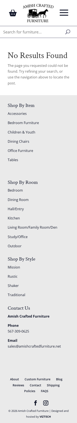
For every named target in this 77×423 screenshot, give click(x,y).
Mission (14, 267)
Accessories (17, 113)
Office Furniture (20, 150)
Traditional (16, 294)
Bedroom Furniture (23, 122)
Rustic (13, 276)
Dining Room (18, 199)
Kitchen (14, 218)
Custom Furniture (37, 379)
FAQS (44, 391)
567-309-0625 (18, 331)
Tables (13, 160)
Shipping (53, 385)
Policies (29, 391)
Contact (35, 385)
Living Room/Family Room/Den (32, 227)
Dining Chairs (18, 141)
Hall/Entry (16, 209)
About (14, 379)
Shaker (13, 285)
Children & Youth (21, 132)
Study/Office (18, 236)
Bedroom (15, 190)
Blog (59, 379)
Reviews (18, 385)
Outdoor (15, 246)
